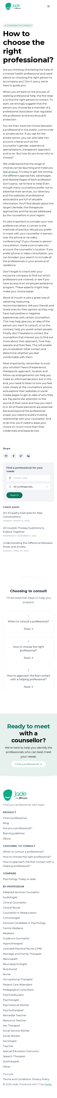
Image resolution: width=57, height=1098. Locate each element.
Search (14, 495)
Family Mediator (13, 928)
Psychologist (11, 999)
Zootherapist (11, 1061)
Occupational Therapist (18, 979)
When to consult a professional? (23, 851)
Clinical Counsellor (14, 902)
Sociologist (10, 1041)
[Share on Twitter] (21, 456)
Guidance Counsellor (16, 938)
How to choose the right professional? (27, 856)
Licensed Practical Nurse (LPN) (22, 948)
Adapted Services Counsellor (21, 892)
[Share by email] (6, 456)
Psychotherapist (13, 1010)
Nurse (7, 974)
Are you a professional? (17, 828)
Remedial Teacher (14, 1015)
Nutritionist (10, 969)
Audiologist (10, 897)
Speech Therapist (14, 1056)
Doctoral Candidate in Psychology (24, 922)
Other (6, 1066)
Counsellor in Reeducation (20, 912)
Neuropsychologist (15, 964)
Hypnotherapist (13, 943)
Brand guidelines (14, 833)
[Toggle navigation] (48, 6)
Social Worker (11, 1035)
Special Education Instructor (21, 1051)
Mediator (8, 933)
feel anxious (10, 171)
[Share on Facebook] (13, 456)
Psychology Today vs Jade (19, 879)
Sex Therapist (11, 1025)
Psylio (48, 1084)
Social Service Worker (16, 1030)
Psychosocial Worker (16, 1005)
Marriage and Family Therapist (22, 953)
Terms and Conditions (17, 1079)
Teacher (8, 1046)
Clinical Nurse (11, 907)
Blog (6, 823)
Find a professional (15, 818)
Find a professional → (28, 764)
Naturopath (10, 958)
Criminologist (11, 917)
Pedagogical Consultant (18, 989)
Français (8, 1074)
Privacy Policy (40, 1079)
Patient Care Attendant (17, 984)
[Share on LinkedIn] (28, 456)
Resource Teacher (14, 1020)
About (7, 838)
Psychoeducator (13, 994)
